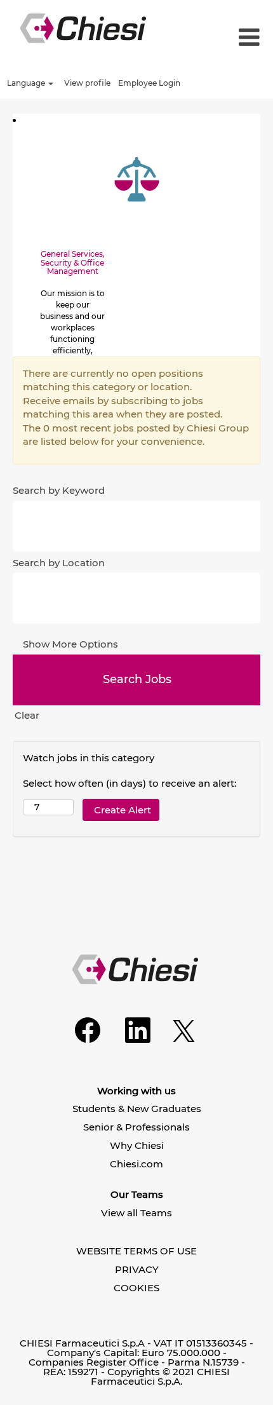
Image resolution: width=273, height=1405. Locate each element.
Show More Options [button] (70, 644)
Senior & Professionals (136, 1127)
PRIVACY (137, 1269)
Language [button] (27, 83)
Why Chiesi (137, 1145)
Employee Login (149, 83)
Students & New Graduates (136, 1108)
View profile (87, 83)
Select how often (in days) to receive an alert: (129, 783)
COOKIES (136, 1287)
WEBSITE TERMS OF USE (136, 1250)
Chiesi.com (136, 1163)
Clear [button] (27, 715)
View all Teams (136, 1212)
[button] (238, 38)
